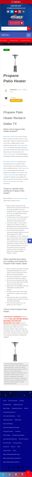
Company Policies (8, 431)
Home (4, 400)
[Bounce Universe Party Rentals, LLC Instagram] (27, 467)
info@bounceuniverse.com (16, 8)
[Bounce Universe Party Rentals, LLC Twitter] (14, 467)
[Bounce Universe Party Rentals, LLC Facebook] (9, 467)
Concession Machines (9, 416)
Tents (18, 416)
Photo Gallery (6, 435)
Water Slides (6, 408)
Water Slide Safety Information (11, 427)
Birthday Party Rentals (18, 435)
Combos (21, 400)
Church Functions (23, 439)
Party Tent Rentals (8, 423)
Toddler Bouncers (18, 404)
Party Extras (18, 420)
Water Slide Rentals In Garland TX (12, 458)
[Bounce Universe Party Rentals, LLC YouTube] (18, 467)
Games (26, 408)
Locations (17, 431)
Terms (14, 450)
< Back (6, 49)
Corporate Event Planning (10, 439)
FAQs (18, 446)
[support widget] (28, 473)
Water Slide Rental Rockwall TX (11, 462)
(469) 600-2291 (16, 6)
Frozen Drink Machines (9, 412)
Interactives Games (17, 408)
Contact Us (6, 446)
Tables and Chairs (8, 420)
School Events (7, 443)
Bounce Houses (12, 400)
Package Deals (13, 40)
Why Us (13, 446)
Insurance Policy (25, 40)
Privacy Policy (7, 450)
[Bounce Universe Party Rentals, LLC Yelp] (23, 467)
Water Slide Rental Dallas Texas (11, 454)
